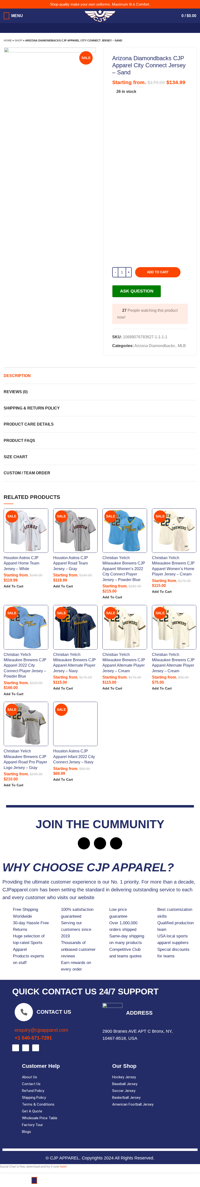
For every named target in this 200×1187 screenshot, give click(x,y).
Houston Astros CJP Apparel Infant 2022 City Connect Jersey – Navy (74, 756)
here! (63, 1166)
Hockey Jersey (124, 1077)
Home (8, 40)
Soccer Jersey (123, 1091)
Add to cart (158, 272)
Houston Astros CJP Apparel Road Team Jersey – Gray (70, 563)
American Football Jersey (132, 1104)
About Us (29, 1077)
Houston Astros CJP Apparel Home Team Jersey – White (21, 563)
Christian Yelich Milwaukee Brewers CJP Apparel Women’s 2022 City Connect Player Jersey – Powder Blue (123, 569)
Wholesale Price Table (39, 1118)
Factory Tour (32, 1125)
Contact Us (31, 1084)
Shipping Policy (34, 1097)
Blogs (26, 1131)
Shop (18, 40)
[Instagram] (100, 843)
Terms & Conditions (38, 1104)
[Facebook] (84, 843)
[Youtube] (116, 843)
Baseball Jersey (124, 1084)
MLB (182, 346)
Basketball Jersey (126, 1097)
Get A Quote (32, 1111)
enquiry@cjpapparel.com (41, 1030)
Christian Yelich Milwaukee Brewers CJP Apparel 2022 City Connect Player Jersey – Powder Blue (25, 665)
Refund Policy (33, 1091)
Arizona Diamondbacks (154, 346)
